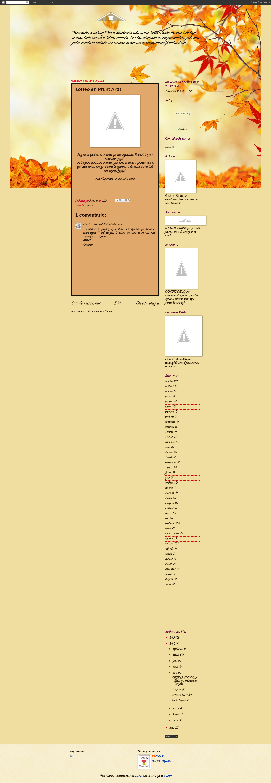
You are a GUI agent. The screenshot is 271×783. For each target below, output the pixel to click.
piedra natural (172, 534)
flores (168, 473)
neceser (168, 513)
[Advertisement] (181, 607)
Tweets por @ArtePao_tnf (178, 91)
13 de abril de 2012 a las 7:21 (107, 224)
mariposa (169, 503)
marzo (176, 708)
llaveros (169, 488)
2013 (172, 638)
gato (167, 478)
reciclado (169, 549)
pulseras (169, 544)
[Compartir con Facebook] (125, 200)
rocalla (168, 554)
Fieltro (168, 468)
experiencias (170, 463)
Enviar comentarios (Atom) (98, 312)
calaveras (169, 412)
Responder (88, 245)
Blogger (168, 776)
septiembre (178, 649)
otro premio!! (178, 690)
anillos (168, 387)
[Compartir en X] (122, 200)
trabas (168, 574)
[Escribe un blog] (119, 200)
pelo (167, 518)
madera (168, 498)
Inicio (118, 303)
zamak (168, 585)
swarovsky (170, 569)
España (169, 458)
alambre (169, 381)
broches (169, 407)
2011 (172, 728)
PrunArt (87, 224)
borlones (169, 402)
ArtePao (160, 756)
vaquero (169, 579)
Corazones (170, 442)
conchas (169, 437)
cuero (167, 447)
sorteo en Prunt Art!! (182, 695)
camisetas (170, 422)
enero (175, 721)
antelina (169, 392)
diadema (169, 452)
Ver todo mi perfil (161, 761)
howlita (169, 483)
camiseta (169, 417)
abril (175, 673)
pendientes (170, 523)
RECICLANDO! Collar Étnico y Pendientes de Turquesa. (184, 681)
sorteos (89, 205)
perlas (168, 529)
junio (175, 661)
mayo (176, 667)
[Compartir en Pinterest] (128, 200)
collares (169, 432)
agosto (176, 655)
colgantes (169, 427)
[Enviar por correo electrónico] (116, 200)
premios (169, 539)
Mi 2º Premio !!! (180, 701)
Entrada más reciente (86, 303)
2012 (172, 644)
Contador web (169, 147)
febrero (176, 714)
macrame (169, 493)
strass (168, 564)
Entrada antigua (147, 303)
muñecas (169, 508)
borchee (138, 776)
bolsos (168, 397)
